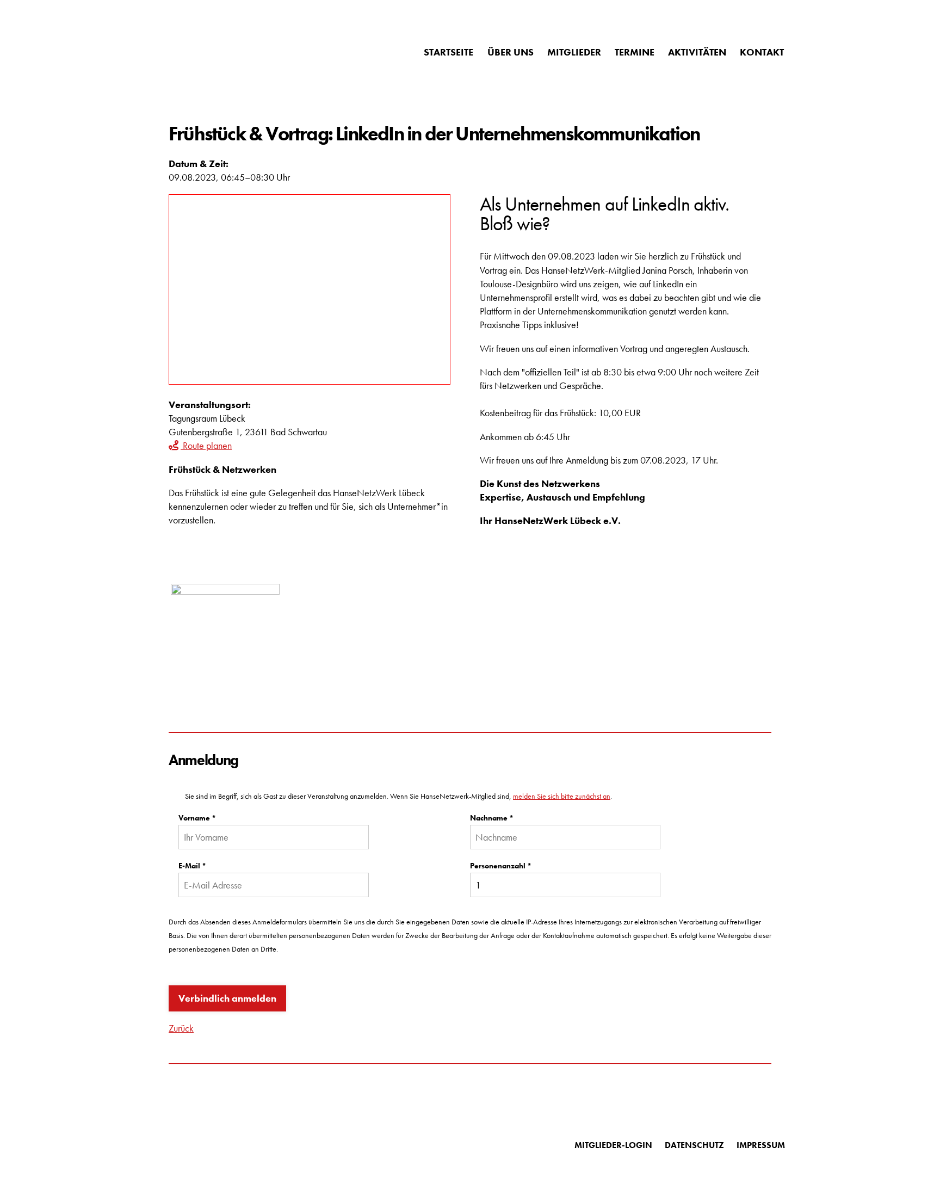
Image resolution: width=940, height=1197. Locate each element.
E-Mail (192, 866)
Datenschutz (694, 1145)
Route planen (206, 445)
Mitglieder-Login (613, 1145)
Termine (634, 52)
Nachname (492, 818)
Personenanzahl (500, 866)
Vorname (197, 818)
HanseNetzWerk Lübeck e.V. (230, 52)
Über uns (510, 52)
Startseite (448, 52)
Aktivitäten (697, 52)
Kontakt (762, 52)
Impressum (761, 1145)
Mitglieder (574, 52)
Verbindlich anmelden (227, 998)
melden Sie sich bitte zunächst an (561, 796)
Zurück (181, 1028)
